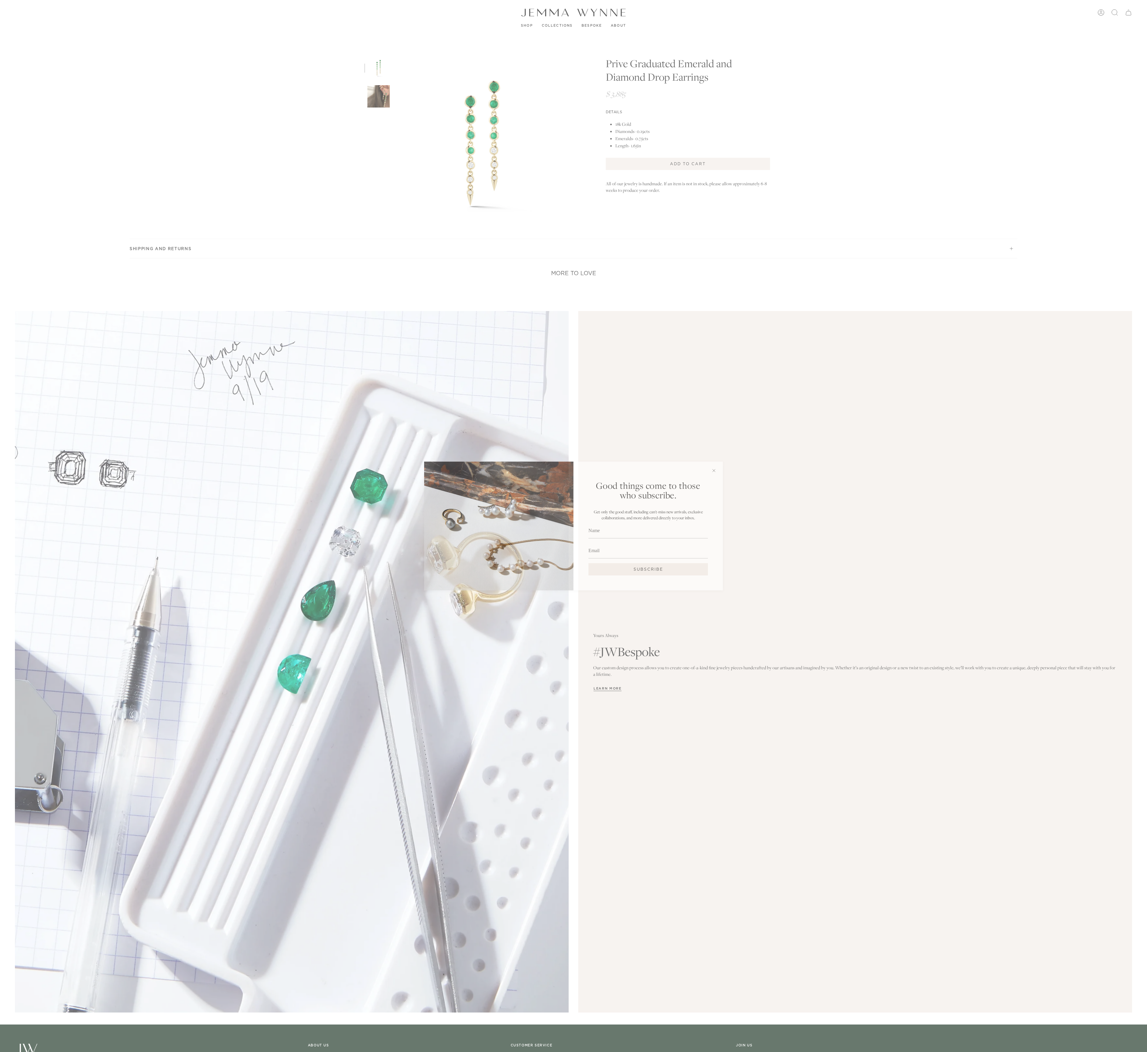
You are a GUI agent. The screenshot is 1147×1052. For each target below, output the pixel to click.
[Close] (714, 471)
